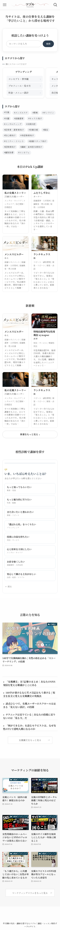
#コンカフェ (24, 152)
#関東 (35, 112)
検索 (48, 43)
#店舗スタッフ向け (37, 141)
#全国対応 (31, 124)
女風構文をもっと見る (30, 740)
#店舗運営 (19, 118)
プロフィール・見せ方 (24, 85)
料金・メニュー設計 (24, 92)
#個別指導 (8, 152)
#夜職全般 (33, 129)
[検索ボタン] (55, 5)
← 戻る (8, 586)
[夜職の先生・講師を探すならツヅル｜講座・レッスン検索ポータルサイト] (30, 5)
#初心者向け (10, 135)
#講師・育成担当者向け (31, 146)
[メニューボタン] (4, 5)
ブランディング (23, 71)
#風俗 (45, 129)
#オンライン (48, 112)
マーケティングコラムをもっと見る (30, 892)
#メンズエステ (21, 112)
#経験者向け (10, 146)
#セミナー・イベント (14, 141)
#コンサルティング (12, 124)
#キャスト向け (35, 118)
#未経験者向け (27, 135)
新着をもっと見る (30, 434)
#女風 (6, 112)
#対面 (6, 118)
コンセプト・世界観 (24, 79)
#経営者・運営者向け (14, 129)
